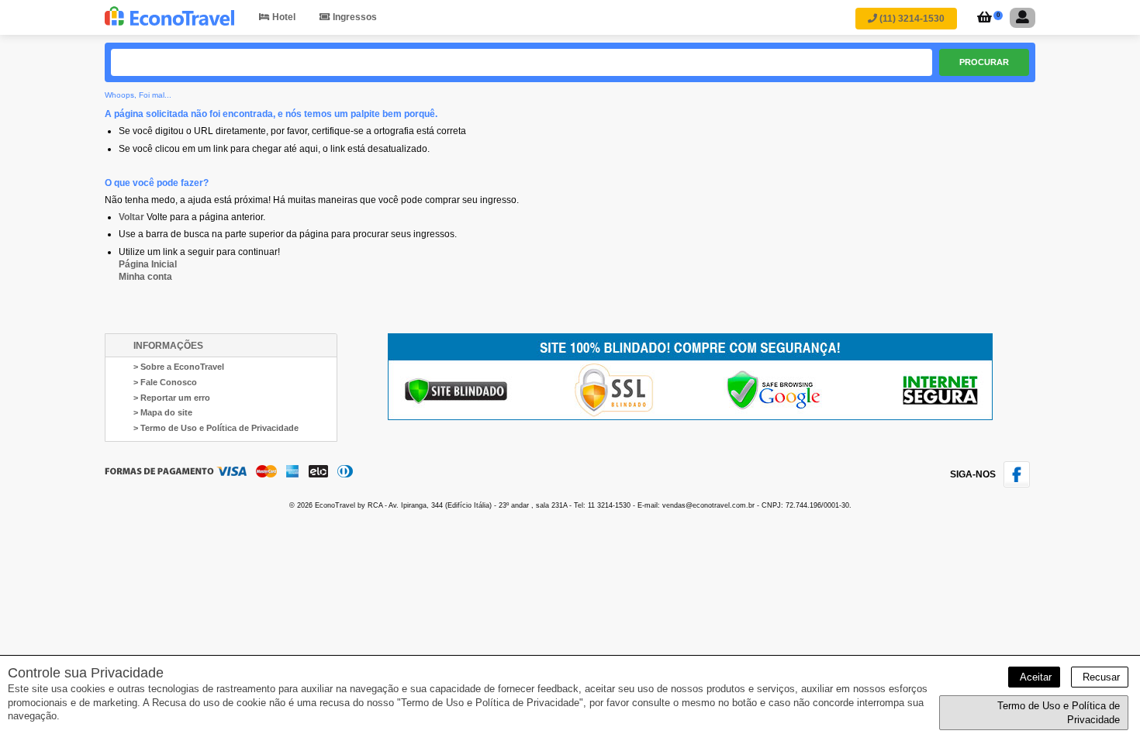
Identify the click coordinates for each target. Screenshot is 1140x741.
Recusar (1100, 677)
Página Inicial (148, 264)
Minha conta (145, 276)
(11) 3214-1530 (911, 18)
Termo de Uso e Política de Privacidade (1058, 712)
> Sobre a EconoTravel (178, 366)
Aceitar (1034, 677)
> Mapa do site (162, 412)
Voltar (131, 217)
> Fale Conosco (165, 382)
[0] (982, 18)
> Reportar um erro (171, 397)
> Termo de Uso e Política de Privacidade (216, 428)
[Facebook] (1019, 484)
